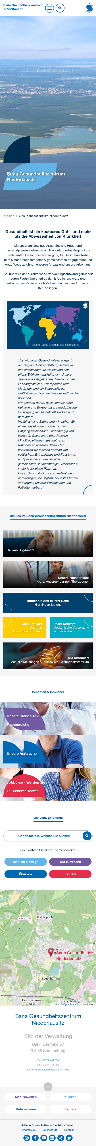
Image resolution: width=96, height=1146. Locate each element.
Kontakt (69, 1129)
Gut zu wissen (70, 862)
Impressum (28, 1129)
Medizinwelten (26, 1097)
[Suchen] (60, 8)
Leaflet (55, 1004)
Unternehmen (26, 1109)
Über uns (25, 874)
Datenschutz (49, 1129)
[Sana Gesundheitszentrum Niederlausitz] (51, 952)
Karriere (70, 874)
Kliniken (9, 216)
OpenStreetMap (72, 1004)
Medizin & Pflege (25, 862)
